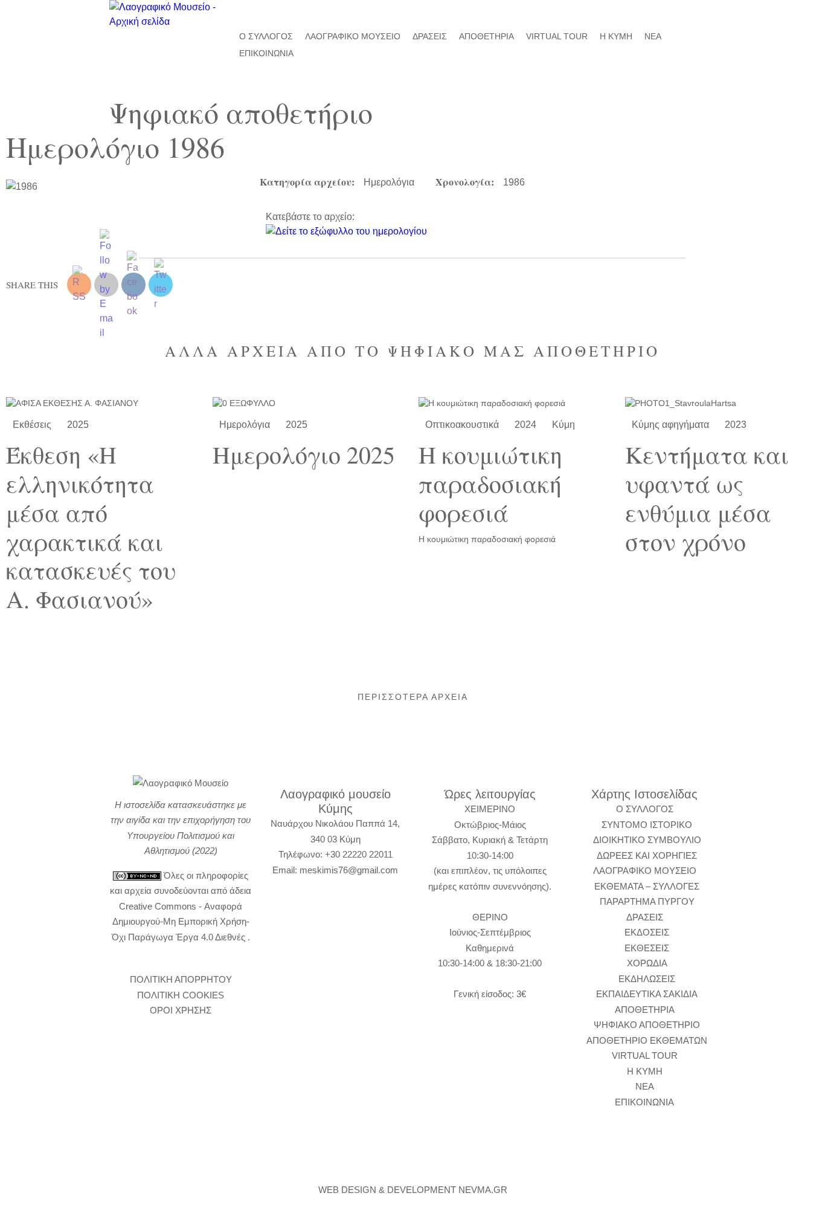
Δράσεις (429, 36)
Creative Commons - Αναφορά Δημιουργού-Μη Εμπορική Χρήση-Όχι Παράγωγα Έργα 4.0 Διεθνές (180, 921)
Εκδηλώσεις (646, 979)
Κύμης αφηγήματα (670, 424)
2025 (78, 424)
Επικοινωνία (266, 53)
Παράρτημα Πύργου (647, 901)
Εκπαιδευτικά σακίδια (647, 994)
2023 (735, 424)
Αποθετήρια (486, 36)
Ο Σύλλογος (266, 36)
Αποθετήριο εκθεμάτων (646, 1040)
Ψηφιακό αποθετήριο (647, 1025)
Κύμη (563, 424)
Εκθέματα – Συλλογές (646, 886)
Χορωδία (647, 963)
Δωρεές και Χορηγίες (647, 855)
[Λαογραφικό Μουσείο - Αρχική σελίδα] (165, 14)
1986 (514, 182)
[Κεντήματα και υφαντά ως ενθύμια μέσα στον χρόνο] (722, 403)
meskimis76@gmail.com (349, 870)
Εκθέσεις (32, 424)
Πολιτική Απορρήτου (181, 979)
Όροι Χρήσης (180, 1010)
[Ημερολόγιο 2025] (310, 403)
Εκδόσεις (646, 932)
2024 (525, 424)
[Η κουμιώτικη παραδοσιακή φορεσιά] (516, 403)
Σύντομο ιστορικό (647, 825)
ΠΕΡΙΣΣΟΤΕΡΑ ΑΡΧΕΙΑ (413, 697)
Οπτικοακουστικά (462, 424)
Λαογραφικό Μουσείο (352, 36)
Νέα (652, 36)
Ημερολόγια (389, 182)
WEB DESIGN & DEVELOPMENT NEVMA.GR (412, 1190)
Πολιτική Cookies (180, 995)
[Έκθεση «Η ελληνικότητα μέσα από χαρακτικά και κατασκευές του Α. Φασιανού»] (103, 403)
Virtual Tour (557, 36)
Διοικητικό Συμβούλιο (647, 840)
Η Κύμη (616, 36)
